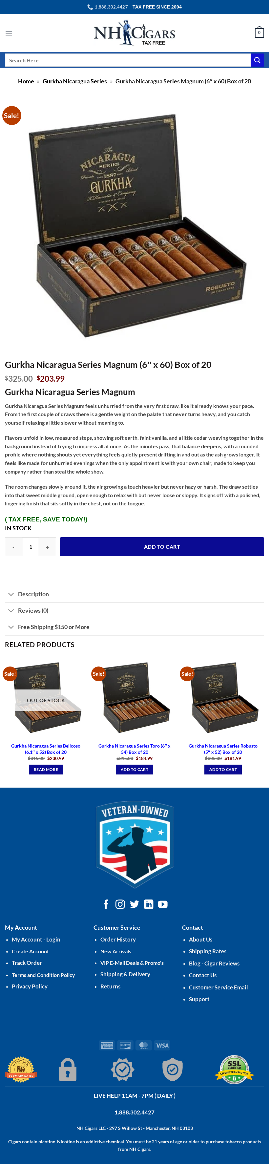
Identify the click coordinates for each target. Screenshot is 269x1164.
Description (33, 594)
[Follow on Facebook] (106, 905)
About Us (200, 939)
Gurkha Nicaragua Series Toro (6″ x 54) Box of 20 (134, 749)
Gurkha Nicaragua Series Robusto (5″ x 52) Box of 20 (223, 749)
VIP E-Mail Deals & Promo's (132, 963)
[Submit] (257, 59)
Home (26, 81)
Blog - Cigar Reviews (214, 963)
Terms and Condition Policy (43, 975)
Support (199, 999)
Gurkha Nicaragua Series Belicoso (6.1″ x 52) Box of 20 (45, 749)
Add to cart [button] (134, 769)
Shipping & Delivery (125, 974)
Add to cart (162, 546)
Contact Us (203, 975)
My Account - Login (36, 939)
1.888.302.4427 (134, 1112)
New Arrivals (115, 951)
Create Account (30, 951)
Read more (46, 769)
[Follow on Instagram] (120, 905)
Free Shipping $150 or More (54, 627)
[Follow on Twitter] (134, 905)
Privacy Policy (30, 986)
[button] (9, 33)
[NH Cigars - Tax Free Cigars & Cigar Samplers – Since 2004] (134, 33)
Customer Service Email (218, 987)
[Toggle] (11, 595)
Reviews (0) (33, 610)
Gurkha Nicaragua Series (75, 81)
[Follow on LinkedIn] (149, 905)
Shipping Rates (207, 951)
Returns (110, 986)
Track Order (27, 962)
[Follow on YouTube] (163, 905)
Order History (118, 939)
